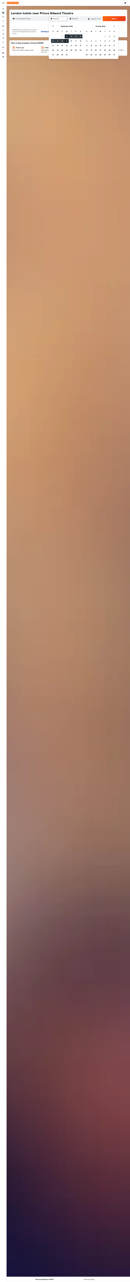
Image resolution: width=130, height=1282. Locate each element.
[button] (3, 3)
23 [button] (67, 50)
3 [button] (71, 36)
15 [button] (62, 45)
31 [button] (114, 55)
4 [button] (75, 36)
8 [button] (62, 41)
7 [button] (57, 41)
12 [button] (80, 41)
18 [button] (76, 45)
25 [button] (76, 50)
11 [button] (75, 41)
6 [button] (95, 41)
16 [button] (66, 45)
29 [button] (62, 55)
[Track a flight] (3, 42)
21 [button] (57, 50)
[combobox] (31, 18)
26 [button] (80, 50)
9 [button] (66, 41)
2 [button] (66, 36)
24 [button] (71, 50)
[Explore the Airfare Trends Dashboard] (3, 30)
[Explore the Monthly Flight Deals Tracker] (3, 34)
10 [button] (71, 41)
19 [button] (80, 45)
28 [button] (57, 55)
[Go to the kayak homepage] (13, 3)
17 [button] (71, 45)
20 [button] (53, 50)
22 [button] (62, 50)
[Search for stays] (3, 13)
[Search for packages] (3, 21)
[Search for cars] (3, 17)
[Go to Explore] (3, 38)
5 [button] (80, 36)
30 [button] (67, 55)
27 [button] (53, 55)
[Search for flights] (3, 9)
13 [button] (53, 45)
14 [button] (57, 45)
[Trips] (3, 47)
